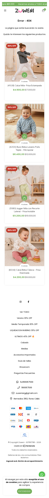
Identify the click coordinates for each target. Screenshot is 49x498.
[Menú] (6, 10)
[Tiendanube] (25, 446)
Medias (24, 348)
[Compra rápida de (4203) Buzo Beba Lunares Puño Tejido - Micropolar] (24, 136)
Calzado (24, 342)
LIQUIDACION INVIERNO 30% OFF (24, 330)
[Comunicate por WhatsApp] (42, 474)
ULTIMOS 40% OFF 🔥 (24, 336)
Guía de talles (24, 361)
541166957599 (26, 382)
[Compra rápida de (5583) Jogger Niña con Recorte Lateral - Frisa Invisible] (24, 198)
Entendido (24, 491)
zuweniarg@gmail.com (27, 393)
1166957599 (26, 387)
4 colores (24, 204)
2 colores (24, 143)
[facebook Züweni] (28, 302)
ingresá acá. (12, 461)
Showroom (24, 367)
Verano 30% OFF (24, 318)
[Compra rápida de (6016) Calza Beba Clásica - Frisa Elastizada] (24, 259)
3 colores (24, 82)
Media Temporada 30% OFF (25, 324)
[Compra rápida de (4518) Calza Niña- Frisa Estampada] (24, 75)
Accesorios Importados (25, 354)
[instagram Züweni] (20, 302)
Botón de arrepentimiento (30, 461)
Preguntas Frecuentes (24, 373)
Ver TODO (24, 312)
